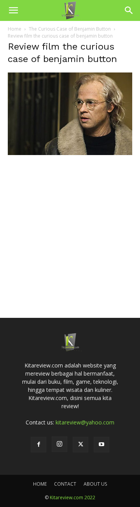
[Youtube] (101, 444)
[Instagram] (59, 444)
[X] (80, 444)
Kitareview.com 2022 (72, 497)
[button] (13, 10)
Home (14, 29)
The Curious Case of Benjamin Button (70, 29)
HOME (40, 484)
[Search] (129, 10)
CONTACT (65, 484)
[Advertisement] (70, 225)
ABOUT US (95, 484)
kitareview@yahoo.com (85, 422)
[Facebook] (38, 444)
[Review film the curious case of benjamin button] (70, 153)
